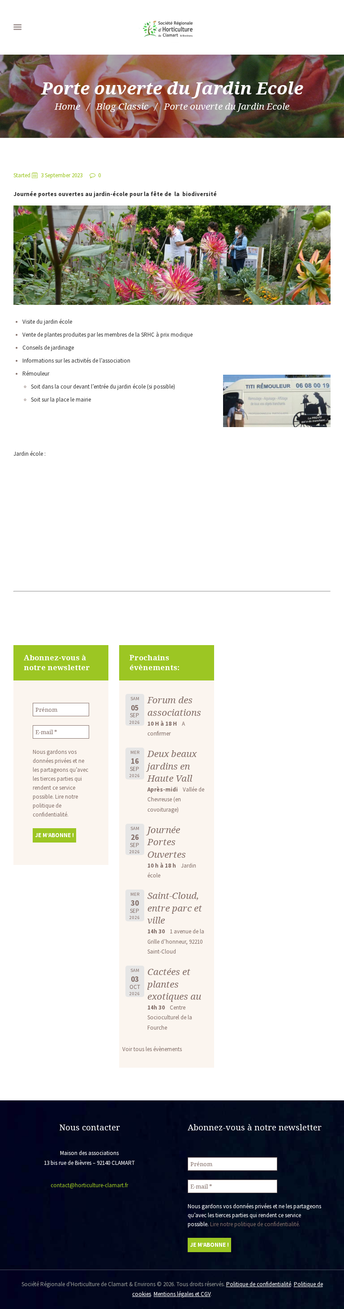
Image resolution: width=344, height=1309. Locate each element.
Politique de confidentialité (258, 1284)
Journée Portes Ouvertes (166, 841)
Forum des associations (174, 706)
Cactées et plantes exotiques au (174, 983)
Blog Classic (122, 106)
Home (67, 106)
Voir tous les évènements (152, 1049)
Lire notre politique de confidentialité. (55, 805)
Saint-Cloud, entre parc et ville (174, 907)
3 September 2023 (61, 175)
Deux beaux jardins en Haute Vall (172, 765)
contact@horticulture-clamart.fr (89, 1185)
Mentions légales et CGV (182, 1294)
